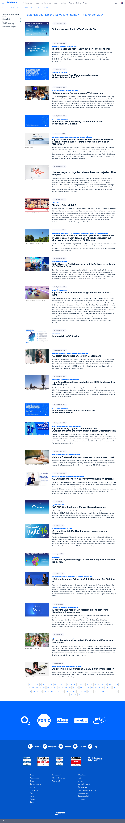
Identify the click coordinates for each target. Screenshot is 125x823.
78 (117, 691)
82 (79, 695)
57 (41, 691)
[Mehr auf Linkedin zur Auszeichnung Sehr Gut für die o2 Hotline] (60, 761)
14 (67, 684)
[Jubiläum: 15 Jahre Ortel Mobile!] (70, 210)
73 (99, 691)
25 (106, 684)
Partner (71, 3)
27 (113, 684)
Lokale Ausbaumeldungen (8, 23)
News (91, 3)
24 (102, 684)
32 (40, 688)
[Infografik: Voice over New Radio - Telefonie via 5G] (70, 29)
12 (61, 684)
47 (95, 688)
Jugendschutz (83, 793)
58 (45, 691)
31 (37, 688)
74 (103, 691)
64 (67, 691)
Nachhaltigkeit (46, 3)
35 (51, 688)
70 (89, 691)
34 (48, 688)
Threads (67, 746)
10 (55, 684)
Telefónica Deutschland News (33, 8)
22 (95, 684)
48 (99, 688)
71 (92, 691)
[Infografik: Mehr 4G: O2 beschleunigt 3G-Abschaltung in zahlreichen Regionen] (70, 559)
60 (52, 691)
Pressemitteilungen (9, 27)
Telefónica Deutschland (17, 8)
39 (66, 688)
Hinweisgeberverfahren (87, 790)
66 (74, 691)
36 (55, 688)
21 (91, 684)
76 (110, 691)
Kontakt (80, 781)
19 (84, 684)
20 (88, 684)
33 (44, 688)
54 (30, 691)
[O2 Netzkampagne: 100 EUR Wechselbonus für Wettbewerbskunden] (70, 509)
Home (31, 775)
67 (78, 691)
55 (34, 691)
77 (113, 691)
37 (59, 688)
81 (75, 695)
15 (71, 684)
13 (64, 684)
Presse (85, 3)
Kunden (55, 3)
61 (56, 691)
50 (107, 688)
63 (63, 691)
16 (74, 684)
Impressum (82, 799)
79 (68, 695)
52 (114, 688)
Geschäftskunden (59, 778)
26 (110, 684)
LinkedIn (37, 746)
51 (110, 688)
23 (99, 684)
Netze (37, 3)
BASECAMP (82, 775)
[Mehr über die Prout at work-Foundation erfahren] (94, 761)
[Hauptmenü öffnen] (3, 3)
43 (81, 688)
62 (59, 691)
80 (72, 695)
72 (96, 691)
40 (70, 688)
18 (81, 684)
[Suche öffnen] (116, 3)
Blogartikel (6, 19)
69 (85, 691)
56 (37, 691)
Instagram (52, 746)
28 (117, 684)
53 (117, 688)
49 (103, 688)
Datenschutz (82, 787)
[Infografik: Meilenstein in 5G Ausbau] (70, 336)
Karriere (78, 3)
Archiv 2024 (46, 8)
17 (77, 684)
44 (84, 688)
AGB (79, 778)
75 (106, 691)
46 (92, 688)
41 (73, 688)
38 (62, 688)
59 (48, 691)
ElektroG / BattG (84, 784)
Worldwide (56, 781)
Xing (95, 746)
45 (88, 688)
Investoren (63, 3)
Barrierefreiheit (83, 796)
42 (77, 688)
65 (70, 691)
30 (33, 688)
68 (81, 691)
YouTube (82, 746)
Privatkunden (57, 775)
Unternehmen (28, 3)
